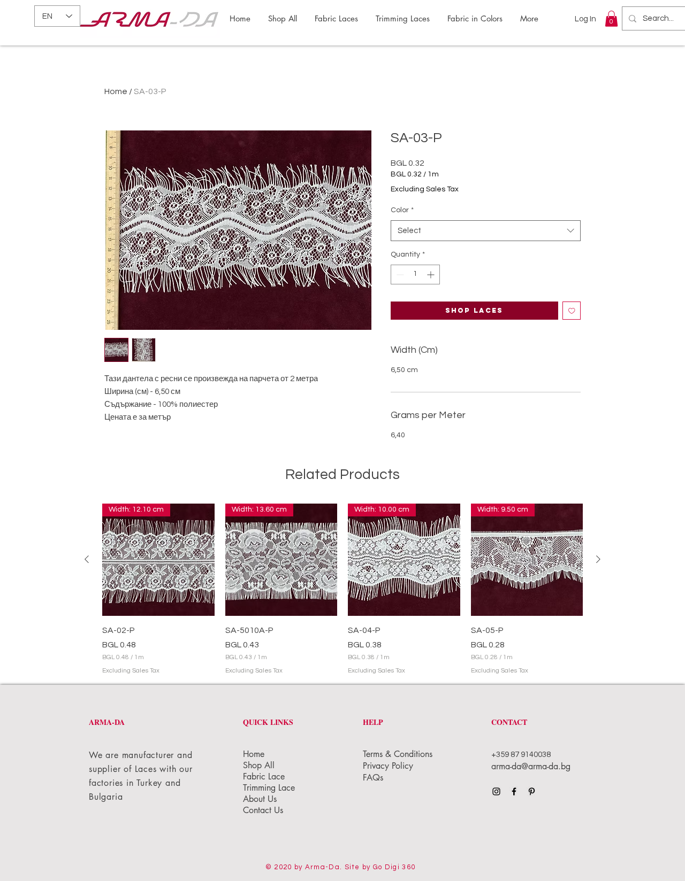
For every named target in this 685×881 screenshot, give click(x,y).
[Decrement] (399, 274)
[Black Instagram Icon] (496, 791)
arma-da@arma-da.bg (530, 766)
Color (402, 210)
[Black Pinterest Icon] (532, 791)
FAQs (373, 777)
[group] (342, 589)
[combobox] (486, 230)
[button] (611, 19)
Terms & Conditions (399, 754)
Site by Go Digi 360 (380, 867)
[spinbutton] (415, 274)
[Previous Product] (86, 559)
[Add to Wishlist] (571, 311)
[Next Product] (598, 559)
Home (115, 91)
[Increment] (431, 274)
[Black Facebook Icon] (514, 791)
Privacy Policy (389, 765)
